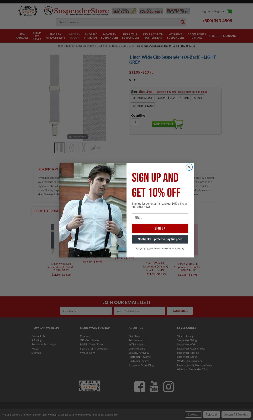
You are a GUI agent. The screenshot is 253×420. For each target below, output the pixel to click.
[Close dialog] (189, 167)
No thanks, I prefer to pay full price (160, 239)
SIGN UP (160, 228)
